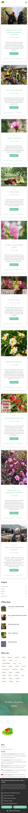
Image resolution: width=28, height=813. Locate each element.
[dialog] (14, 795)
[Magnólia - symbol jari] (14, 125)
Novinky (14, 415)
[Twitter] (17, 58)
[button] (14, 810)
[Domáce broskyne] (14, 176)
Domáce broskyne (14, 192)
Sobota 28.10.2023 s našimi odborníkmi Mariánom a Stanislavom (14, 32)
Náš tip (14, 27)
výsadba (4, 681)
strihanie (16, 675)
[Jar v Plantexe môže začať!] (14, 74)
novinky (17, 666)
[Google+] (20, 58)
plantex (21, 669)
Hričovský (17, 657)
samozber (17, 672)
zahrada (11, 681)
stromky (4, 678)
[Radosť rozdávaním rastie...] (14, 343)
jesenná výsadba (6, 663)
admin (17, 37)
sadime (10, 672)
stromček (17, 678)
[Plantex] (14, 731)
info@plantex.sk (6, 765)
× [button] (26, 779)
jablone (4, 660)
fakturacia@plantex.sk (8, 770)
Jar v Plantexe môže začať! (14, 90)
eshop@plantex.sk (7, 760)
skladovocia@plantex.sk (9, 774)
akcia (3, 657)
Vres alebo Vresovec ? (14, 300)
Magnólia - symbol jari (14, 138)
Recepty (14, 189)
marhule (4, 666)
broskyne (10, 657)
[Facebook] (16, 58)
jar (16, 660)
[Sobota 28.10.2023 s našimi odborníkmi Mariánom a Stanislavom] (14, 15)
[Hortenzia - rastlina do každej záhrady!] (14, 230)
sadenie (4, 672)
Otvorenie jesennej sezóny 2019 (14, 418)
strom (22, 675)
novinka (10, 666)
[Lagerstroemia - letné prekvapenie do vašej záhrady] (14, 467)
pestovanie (14, 669)
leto (20, 663)
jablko (23, 657)
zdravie (17, 681)
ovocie (23, 666)
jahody (10, 660)
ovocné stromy (5, 669)
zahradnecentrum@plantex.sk (10, 754)
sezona (4, 675)
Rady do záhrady (14, 297)
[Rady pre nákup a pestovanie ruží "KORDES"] (14, 533)
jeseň (14, 663)
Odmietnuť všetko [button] (20, 807)
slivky (10, 675)
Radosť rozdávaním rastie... (14, 362)
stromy (10, 678)
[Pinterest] (21, 58)
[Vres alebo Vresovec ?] (14, 285)
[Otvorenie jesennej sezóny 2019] (14, 403)
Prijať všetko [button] (6, 807)
